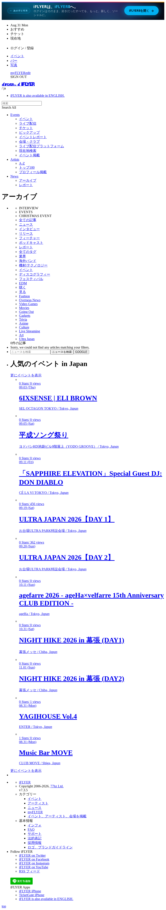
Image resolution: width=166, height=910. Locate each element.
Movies (24, 308)
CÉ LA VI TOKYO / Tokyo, (44, 493)
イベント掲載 (29, 155)
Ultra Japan (27, 339)
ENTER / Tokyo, (35, 727)
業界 (22, 256)
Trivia (23, 319)
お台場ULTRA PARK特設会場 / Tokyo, (52, 531)
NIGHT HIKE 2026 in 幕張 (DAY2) (71, 678)
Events (15, 115)
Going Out (26, 312)
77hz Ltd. (57, 786)
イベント (17, 56)
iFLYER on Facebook (34, 859)
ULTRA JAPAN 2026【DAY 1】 (67, 519)
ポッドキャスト (31, 242)
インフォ (35, 825)
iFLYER (25, 782)
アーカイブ (27, 180)
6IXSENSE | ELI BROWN (58, 398)
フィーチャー (29, 238)
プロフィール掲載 (33, 172)
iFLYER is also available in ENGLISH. (37, 95)
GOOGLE (81, 352)
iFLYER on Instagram (34, 863)
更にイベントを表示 (26, 375)
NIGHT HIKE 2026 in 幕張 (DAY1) (71, 640)
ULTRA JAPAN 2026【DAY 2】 (67, 557)
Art (21, 335)
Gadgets (24, 315)
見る (22, 292)
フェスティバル (31, 279)
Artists (14, 159)
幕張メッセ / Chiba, (38, 652)
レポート (26, 185)
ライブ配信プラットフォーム (41, 146)
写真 (13, 65)
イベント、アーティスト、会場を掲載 (57, 816)
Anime (23, 323)
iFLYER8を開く (141, 10)
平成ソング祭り (43, 435)
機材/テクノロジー (33, 265)
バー (13, 60)
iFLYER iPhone (30, 891)
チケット (26, 128)
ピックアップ (29, 132)
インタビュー (29, 229)
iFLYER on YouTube (33, 867)
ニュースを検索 (62, 352)
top (4, 906)
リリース (26, 233)
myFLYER (18, 73)
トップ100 (27, 167)
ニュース (26, 224)
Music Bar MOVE (46, 752)
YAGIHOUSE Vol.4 (48, 716)
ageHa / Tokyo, (34, 614)
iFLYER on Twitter (32, 855)
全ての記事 (27, 220)
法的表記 (35, 838)
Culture (24, 327)
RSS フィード (29, 871)
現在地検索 (27, 150)
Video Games (28, 304)
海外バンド (27, 261)
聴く (22, 287)
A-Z (22, 163)
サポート (35, 833)
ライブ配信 (27, 123)
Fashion (24, 296)
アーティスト (38, 803)
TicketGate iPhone (31, 895)
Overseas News (29, 300)
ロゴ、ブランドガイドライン (50, 847)
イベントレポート (33, 137)
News (14, 176)
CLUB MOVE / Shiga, (39, 763)
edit (28, 73)
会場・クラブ (29, 141)
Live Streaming (29, 331)
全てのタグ (27, 252)
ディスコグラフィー (34, 274)
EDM (23, 283)
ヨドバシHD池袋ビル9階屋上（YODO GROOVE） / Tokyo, (69, 446)
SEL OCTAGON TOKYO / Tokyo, (48, 408)
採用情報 (35, 843)
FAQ (31, 829)
